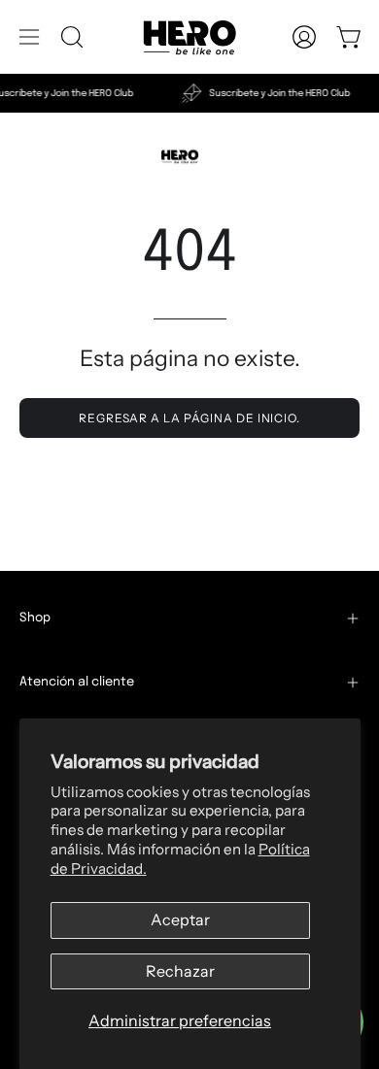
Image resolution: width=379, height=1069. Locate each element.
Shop (35, 618)
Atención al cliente (76, 682)
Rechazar (180, 971)
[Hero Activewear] (189, 37)
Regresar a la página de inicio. (189, 418)
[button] (70, 36)
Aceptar (180, 919)
